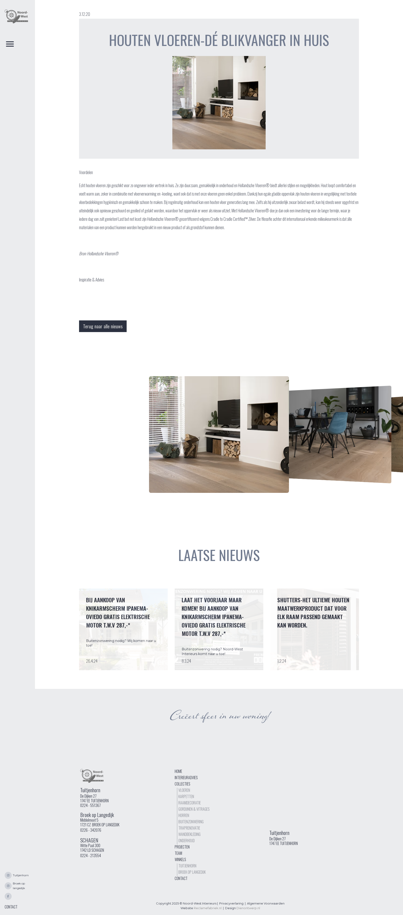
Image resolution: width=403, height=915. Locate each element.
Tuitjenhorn (187, 865)
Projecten (182, 847)
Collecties (182, 784)
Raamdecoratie (189, 802)
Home (178, 771)
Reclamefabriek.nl (208, 908)
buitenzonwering (191, 821)
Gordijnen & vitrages (194, 809)
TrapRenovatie (189, 828)
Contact (181, 878)
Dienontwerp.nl (248, 908)
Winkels (180, 859)
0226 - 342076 (90, 830)
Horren (183, 815)
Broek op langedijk (192, 872)
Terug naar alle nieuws (103, 326)
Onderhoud (186, 840)
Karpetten (186, 796)
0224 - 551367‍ (90, 805)
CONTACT (11, 906)
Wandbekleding (189, 834)
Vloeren (184, 790)
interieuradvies (186, 777)
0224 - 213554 (90, 855)
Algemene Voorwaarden (266, 903)
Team (178, 853)
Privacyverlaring (231, 903)
